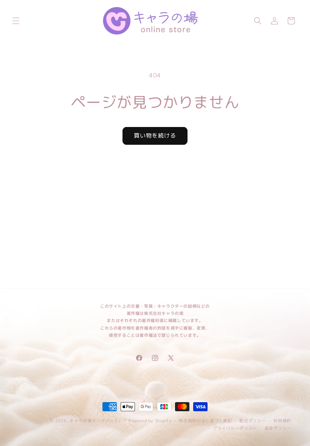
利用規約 (282, 421)
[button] (16, 20)
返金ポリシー (278, 428)
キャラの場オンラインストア (98, 421)
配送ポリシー (252, 421)
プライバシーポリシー (235, 428)
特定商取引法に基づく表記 (205, 421)
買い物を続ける (155, 135)
